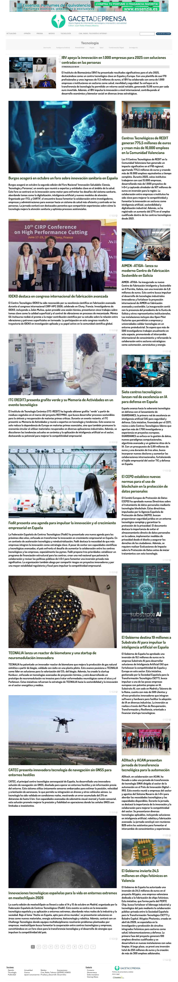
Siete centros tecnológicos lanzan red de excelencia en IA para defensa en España (144, 396)
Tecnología (66, 33)
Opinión (27, 33)
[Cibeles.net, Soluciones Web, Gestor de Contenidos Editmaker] (118, 977)
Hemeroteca (92, 972)
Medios (52, 33)
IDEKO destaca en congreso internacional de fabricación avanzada (58, 296)
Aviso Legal (116, 974)
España (92, 47)
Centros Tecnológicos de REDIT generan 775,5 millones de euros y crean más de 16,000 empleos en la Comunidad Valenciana (146, 145)
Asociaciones (62, 970)
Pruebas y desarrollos (49, 974)
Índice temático (93, 974)
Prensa (40, 33)
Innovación (47, 47)
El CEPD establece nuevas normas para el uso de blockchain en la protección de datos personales (145, 483)
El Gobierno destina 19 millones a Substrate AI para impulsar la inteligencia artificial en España (146, 642)
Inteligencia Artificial (63, 47)
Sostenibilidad (79, 47)
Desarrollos (61, 974)
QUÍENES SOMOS (64, 972)
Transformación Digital (116, 47)
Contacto (90, 970)
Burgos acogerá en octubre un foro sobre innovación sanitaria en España (63, 177)
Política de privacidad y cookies (122, 972)
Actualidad (11, 33)
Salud (101, 47)
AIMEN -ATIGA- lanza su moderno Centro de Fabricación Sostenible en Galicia (145, 270)
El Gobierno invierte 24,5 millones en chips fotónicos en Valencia (144, 875)
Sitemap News (92, 977)
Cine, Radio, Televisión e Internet (93, 33)
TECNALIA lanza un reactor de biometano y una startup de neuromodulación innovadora (52, 655)
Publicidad (12, 974)
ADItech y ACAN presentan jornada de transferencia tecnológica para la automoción (146, 765)
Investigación (133, 47)
